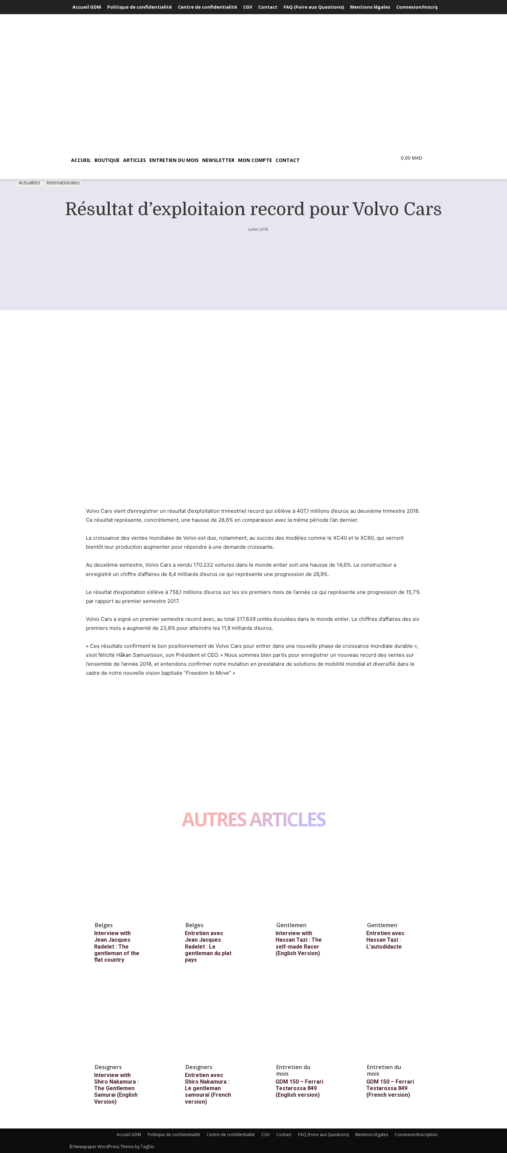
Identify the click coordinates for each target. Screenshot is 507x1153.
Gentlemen (291, 925)
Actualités (29, 182)
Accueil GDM (129, 1134)
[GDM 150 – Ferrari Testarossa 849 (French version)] (396, 1020)
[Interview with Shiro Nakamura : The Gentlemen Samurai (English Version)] (124, 1020)
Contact (283, 1134)
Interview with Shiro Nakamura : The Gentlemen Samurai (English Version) (116, 1088)
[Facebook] (93, 699)
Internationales (63, 182)
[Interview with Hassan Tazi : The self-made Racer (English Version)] (305, 878)
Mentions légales (371, 1134)
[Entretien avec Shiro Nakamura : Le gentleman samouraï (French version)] (214, 1020)
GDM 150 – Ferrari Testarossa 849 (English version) (299, 1088)
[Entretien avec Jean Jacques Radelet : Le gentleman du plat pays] (214, 878)
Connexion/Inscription (416, 1134)
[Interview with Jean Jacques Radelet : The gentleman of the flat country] (124, 878)
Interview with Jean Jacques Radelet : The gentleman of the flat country (116, 946)
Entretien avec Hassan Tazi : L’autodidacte (385, 940)
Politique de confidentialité (174, 1134)
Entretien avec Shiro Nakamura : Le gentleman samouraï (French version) (208, 1088)
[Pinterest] (124, 699)
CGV (265, 1134)
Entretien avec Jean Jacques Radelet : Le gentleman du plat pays (208, 946)
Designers (108, 1067)
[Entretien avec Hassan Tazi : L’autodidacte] (396, 878)
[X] (109, 699)
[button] (334, 160)
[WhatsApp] (140, 699)
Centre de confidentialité (231, 1134)
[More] (156, 699)
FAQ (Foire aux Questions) (323, 1134)
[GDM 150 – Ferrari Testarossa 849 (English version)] (305, 1020)
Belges (104, 925)
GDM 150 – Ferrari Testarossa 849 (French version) (390, 1088)
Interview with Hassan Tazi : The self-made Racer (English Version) (299, 943)
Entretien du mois (293, 1070)
